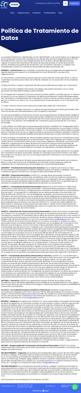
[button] (65, 3)
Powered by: (37, 391)
